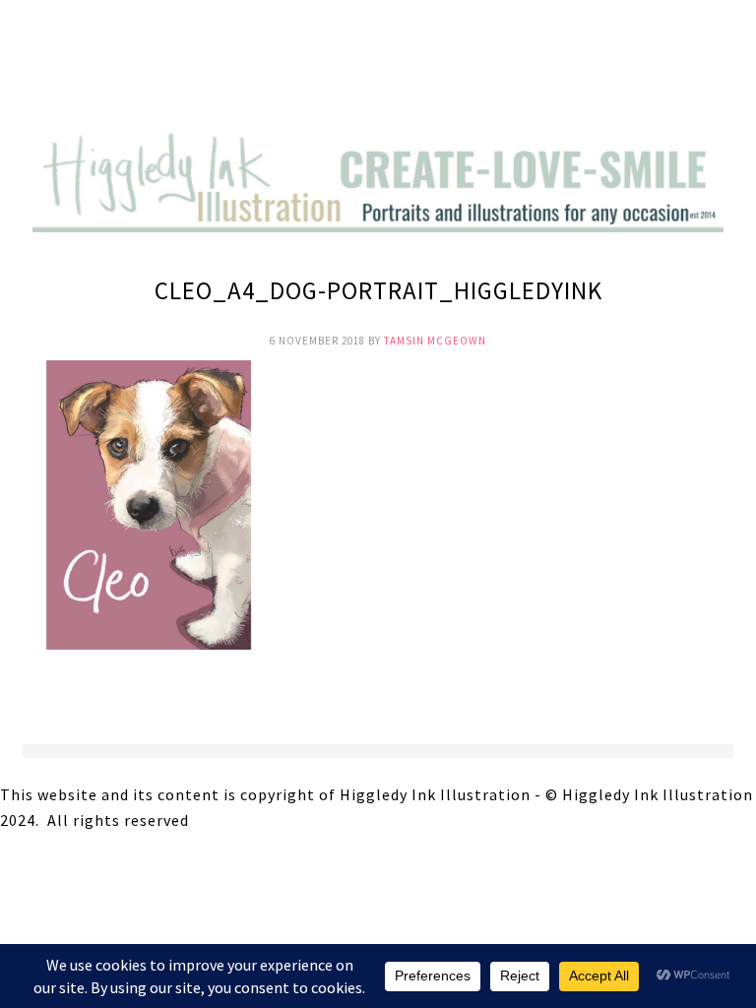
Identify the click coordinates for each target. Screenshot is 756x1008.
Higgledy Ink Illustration (378, 69)
